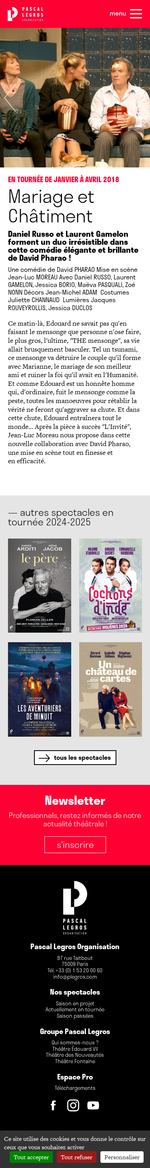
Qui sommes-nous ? (75, 1043)
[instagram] (75, 1107)
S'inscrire (75, 844)
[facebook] (55, 1107)
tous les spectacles (82, 757)
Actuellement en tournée (75, 1010)
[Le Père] (39, 586)
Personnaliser (122, 1157)
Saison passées (75, 1016)
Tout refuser (76, 1157)
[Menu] (136, 14)
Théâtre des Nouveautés (75, 1055)
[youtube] (95, 1107)
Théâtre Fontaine (75, 1061)
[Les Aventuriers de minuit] (39, 689)
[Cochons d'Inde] (110, 586)
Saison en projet (75, 1004)
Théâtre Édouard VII (75, 1049)
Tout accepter (31, 1157)
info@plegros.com (75, 977)
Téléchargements (75, 1088)
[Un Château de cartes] (110, 689)
